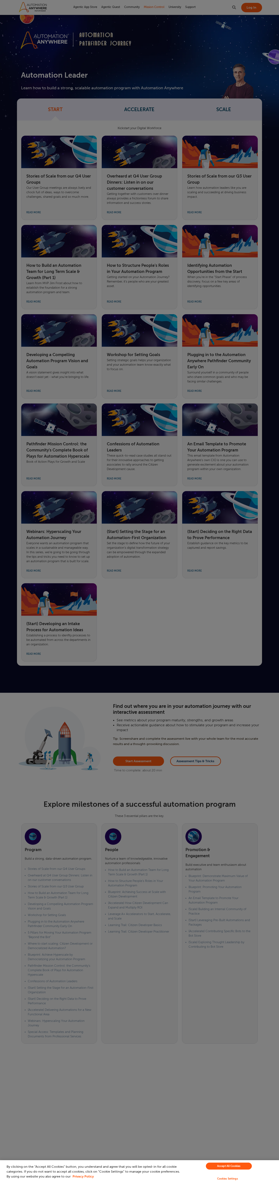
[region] (139, 1170)
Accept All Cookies (228, 1166)
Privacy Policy (83, 1176)
